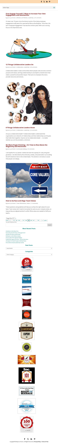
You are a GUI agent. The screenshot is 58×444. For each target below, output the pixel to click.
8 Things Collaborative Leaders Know (20, 128)
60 (31, 220)
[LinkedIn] (47, 2)
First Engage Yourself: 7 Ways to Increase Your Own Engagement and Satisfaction (26, 14)
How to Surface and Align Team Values (21, 201)
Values (28, 203)
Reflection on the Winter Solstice (13, 236)
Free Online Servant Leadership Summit (15, 242)
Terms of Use (45, 441)
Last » (45, 220)
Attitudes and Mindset (22, 17)
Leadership (30, 17)
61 (33, 220)
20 (16, 220)
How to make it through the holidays (14, 237)
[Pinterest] (49, 2)
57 (23, 220)
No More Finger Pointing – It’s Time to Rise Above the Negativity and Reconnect (26, 145)
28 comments (33, 67)
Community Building (21, 149)
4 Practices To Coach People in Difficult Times (16, 241)
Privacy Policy (37, 441)
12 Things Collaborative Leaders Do (19, 65)
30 (19, 220)
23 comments (38, 17)
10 (14, 220)
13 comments (34, 203)
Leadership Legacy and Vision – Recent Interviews (17, 239)
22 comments (33, 130)
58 (26, 220)
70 (38, 220)
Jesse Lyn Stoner (11, 17)
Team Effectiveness (21, 203)
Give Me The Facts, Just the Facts (13, 234)
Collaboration (20, 67)
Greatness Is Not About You (12, 231)
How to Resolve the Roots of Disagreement (15, 232)
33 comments (31, 149)
